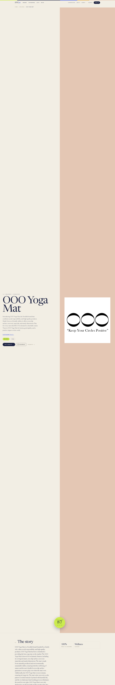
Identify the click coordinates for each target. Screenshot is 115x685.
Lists (38, 2)
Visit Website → (9, 344)
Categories (31, 2)
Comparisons (71, 2)
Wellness (21, 6)
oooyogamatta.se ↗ (8, 334)
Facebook (30, 344)
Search (90, 2)
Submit (83, 2)
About (78, 2)
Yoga (12, 339)
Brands (25, 2)
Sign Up (97, 2)
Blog (42, 2)
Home (16, 6)
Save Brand (22, 344)
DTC (18, 3)
